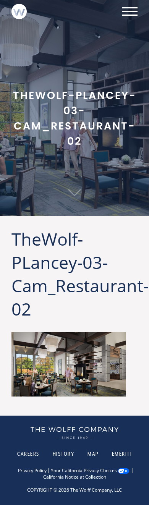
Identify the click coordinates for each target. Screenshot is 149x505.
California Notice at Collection (74, 477)
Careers (28, 454)
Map (93, 454)
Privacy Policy (32, 470)
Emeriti (122, 454)
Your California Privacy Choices (84, 470)
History (63, 454)
